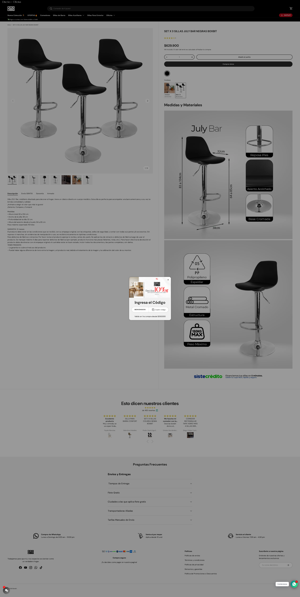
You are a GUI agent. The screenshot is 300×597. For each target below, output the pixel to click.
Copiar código (160, 310)
